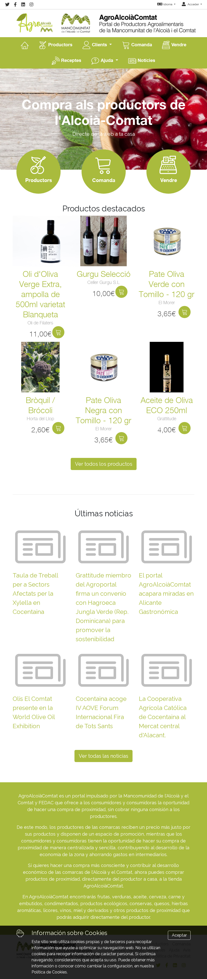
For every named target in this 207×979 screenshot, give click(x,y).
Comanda (141, 44)
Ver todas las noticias (103, 756)
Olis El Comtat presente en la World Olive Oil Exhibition (34, 712)
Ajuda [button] (106, 60)
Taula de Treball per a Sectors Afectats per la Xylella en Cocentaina (35, 593)
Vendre (178, 44)
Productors (59, 44)
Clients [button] (99, 44)
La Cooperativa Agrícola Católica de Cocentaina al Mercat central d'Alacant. (163, 717)
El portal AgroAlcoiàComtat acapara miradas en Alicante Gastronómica (166, 593)
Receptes (70, 60)
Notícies (145, 60)
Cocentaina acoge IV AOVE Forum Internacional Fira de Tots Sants (101, 712)
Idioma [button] (168, 4)
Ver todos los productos (103, 464)
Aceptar (179, 935)
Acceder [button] (193, 4)
